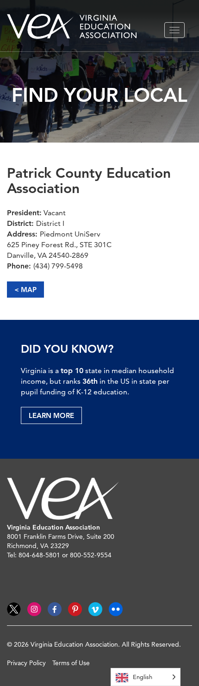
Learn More (51, 415)
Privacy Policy (26, 663)
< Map (25, 289)
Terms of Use (71, 663)
